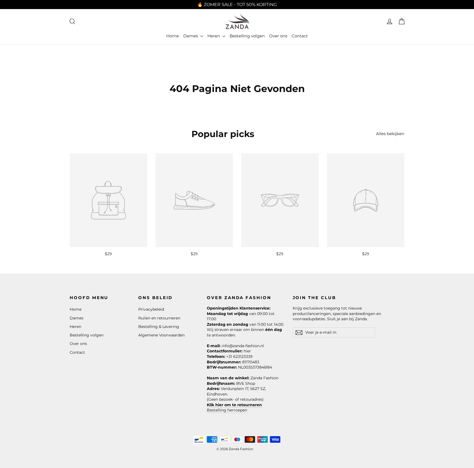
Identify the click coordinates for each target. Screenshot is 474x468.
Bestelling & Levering (158, 326)
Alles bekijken (390, 133)
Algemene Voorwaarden (161, 335)
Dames (191, 35)
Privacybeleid (151, 309)
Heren (214, 35)
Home (172, 35)
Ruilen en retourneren (159, 318)
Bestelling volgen (247, 35)
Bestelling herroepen (227, 410)
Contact (300, 35)
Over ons (278, 35)
